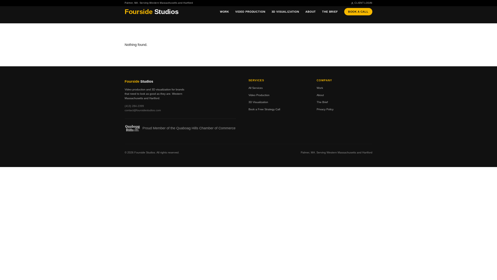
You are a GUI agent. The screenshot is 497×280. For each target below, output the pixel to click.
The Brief (330, 11)
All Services (255, 87)
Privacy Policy (325, 109)
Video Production (250, 11)
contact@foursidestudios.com (143, 110)
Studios (151, 11)
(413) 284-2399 (134, 106)
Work (224, 11)
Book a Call (358, 11)
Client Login (363, 3)
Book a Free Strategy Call (264, 109)
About (310, 11)
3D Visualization (285, 11)
